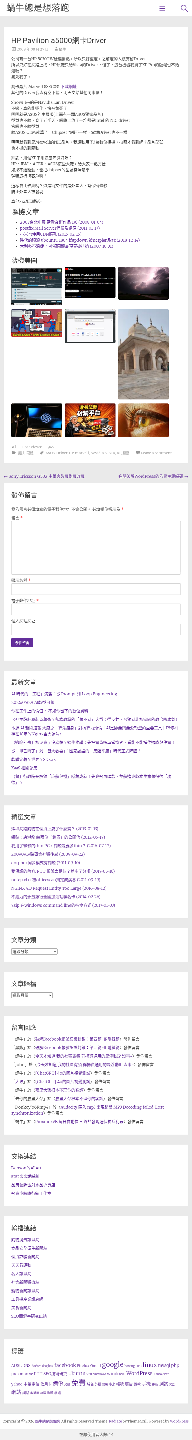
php (175, 1365)
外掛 (98, 1384)
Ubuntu (77, 1373)
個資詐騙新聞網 (25, 1256)
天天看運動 (21, 1265)
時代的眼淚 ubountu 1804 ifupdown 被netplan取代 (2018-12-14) (80, 240)
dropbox (47, 1366)
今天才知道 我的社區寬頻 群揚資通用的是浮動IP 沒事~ (83, 1056)
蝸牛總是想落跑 (37, 8)
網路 (25, 1392)
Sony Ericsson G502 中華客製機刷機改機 (44, 476)
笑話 (172, 1384)
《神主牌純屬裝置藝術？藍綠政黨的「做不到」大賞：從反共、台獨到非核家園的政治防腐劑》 (95, 719)
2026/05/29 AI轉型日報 (32, 702)
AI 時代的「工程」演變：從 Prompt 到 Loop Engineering (64, 693)
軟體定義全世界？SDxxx (33, 759)
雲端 (57, 1393)
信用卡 (46, 1384)
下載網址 (69, 86)
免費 (78, 1382)
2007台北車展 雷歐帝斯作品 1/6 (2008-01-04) (61, 222)
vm (89, 1374)
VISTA (110, 453)
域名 (90, 1384)
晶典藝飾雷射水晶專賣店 (33, 1184)
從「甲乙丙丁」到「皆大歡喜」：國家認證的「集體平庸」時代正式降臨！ (76, 750)
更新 (155, 1384)
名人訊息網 (21, 1273)
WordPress (139, 1373)
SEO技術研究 (55, 1373)
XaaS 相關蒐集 (24, 767)
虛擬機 (34, 1393)
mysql (164, 1365)
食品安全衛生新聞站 (29, 1248)
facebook (65, 1365)
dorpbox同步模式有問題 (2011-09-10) (45, 862)
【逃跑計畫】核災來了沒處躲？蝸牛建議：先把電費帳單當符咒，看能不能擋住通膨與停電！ (93, 742)
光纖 (67, 1384)
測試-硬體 (26, 453)
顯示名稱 (21, 580)
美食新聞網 (21, 1307)
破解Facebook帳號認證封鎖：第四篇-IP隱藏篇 (77, 1039)
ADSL (16, 1365)
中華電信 (32, 1384)
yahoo (16, 1384)
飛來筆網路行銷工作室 (31, 1193)
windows (116, 1373)
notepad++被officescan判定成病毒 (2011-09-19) (55, 879)
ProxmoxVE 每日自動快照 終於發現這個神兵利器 (79, 1121)
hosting (129, 1366)
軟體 (50, 1393)
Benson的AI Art (26, 1167)
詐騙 (43, 1393)
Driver (62, 453)
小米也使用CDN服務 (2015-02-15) (51, 234)
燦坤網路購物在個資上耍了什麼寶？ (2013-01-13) (54, 828)
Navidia (97, 453)
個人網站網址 (23, 620)
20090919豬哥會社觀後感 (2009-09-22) (48, 854)
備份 (58, 1383)
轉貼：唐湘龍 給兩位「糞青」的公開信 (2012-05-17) (58, 837)
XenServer (161, 1374)
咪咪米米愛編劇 (25, 1176)
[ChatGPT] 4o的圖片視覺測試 (62, 1073)
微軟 (137, 1384)
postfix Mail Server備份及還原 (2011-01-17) (60, 228)
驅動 (126, 453)
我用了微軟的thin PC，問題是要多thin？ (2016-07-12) (61, 845)
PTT (38, 1373)
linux (149, 1364)
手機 (146, 1384)
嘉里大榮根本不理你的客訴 (59, 1090)
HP (71, 453)
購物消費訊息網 (25, 1239)
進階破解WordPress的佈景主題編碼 (153, 476)
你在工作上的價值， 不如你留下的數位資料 (49, 710)
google (113, 1364)
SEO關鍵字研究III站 (29, 1316)
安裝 (105, 1384)
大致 (19, 1081)
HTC (139, 1366)
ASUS (50, 453)
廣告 (129, 1383)
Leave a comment (156, 453)
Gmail (95, 1365)
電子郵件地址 (25, 600)
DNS (26, 1365)
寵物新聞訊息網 (25, 1290)
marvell (82, 453)
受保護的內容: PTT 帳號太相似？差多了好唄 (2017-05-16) (63, 871)
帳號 (120, 1384)
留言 (17, 518)
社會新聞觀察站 (25, 1282)
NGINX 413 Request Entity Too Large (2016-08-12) (58, 888)
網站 (16, 1392)
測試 (163, 1384)
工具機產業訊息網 (27, 1299)
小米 (112, 1384)
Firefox (83, 1366)
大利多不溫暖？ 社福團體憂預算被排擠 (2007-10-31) (66, 246)
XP (119, 453)
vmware (99, 1374)
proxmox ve (22, 1373)
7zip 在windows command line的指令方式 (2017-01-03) (63, 905)
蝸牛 (62, 49)
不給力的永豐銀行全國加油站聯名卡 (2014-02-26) (55, 896)
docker (36, 1366)
